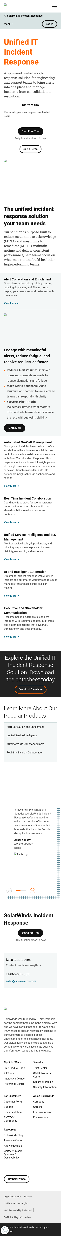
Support (8, 1106)
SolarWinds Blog (13, 1135)
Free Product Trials (14, 1068)
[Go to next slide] (32, 890)
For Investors (40, 1117)
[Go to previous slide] (9, 890)
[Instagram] (13, 1167)
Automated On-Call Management (25, 744)
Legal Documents (12, 1196)
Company (38, 1101)
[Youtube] (26, 1167)
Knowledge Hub (13, 1145)
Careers (37, 1106)
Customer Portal (13, 1101)
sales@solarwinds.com (21, 981)
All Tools (9, 1073)
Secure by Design (43, 1081)
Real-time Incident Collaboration (25, 752)
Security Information (45, 1087)
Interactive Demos (14, 1078)
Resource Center (13, 1140)
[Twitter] (19, 1167)
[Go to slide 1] (18, 890)
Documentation (13, 1112)
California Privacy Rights (16, 1203)
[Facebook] (6, 1167)
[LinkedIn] (32, 1167)
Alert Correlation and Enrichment (25, 726)
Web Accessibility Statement (18, 1210)
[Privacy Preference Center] (5, 1230)
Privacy (28, 1196)
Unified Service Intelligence (22, 735)
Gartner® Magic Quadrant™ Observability (13, 1154)
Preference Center (14, 1083)
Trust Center (40, 1068)
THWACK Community (10, 1119)
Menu (7, 24)
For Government (42, 1112)
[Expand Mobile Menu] (54, 6)
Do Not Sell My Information (17, 1217)
